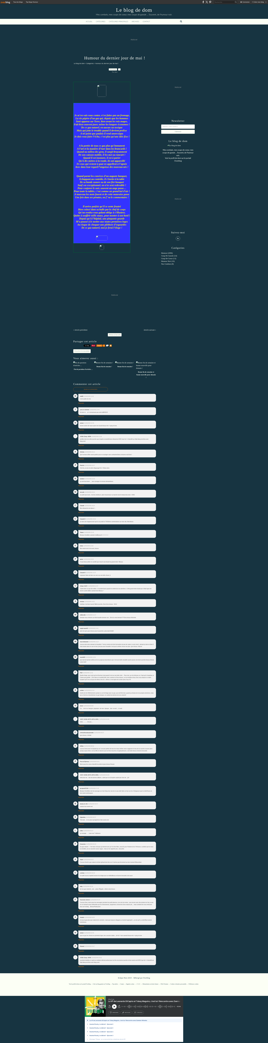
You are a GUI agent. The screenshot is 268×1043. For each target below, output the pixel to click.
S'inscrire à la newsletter (82, 351)
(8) (167, 264)
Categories (90, 63)
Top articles (115, 984)
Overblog (146, 978)
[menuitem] (89, 22)
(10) (168, 261)
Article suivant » (150, 330)
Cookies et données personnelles (178, 984)
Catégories (100, 21)
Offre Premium (164, 984)
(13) (168, 259)
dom (179, 158)
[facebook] (203, 2)
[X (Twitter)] (206, 2)
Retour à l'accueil (114, 335)
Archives (135, 21)
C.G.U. (138, 984)
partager (127, 1012)
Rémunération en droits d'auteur (150, 984)
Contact (146, 21)
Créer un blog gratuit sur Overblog (101, 984)
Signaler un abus (130, 984)
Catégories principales (118, 21)
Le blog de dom (134, 10)
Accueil (89, 21)
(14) (169, 256)
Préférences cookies (193, 984)
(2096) (167, 253)
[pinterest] (210, 2)
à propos (139, 1012)
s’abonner (115, 1012)
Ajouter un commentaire (90, 389)
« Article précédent (80, 330)
